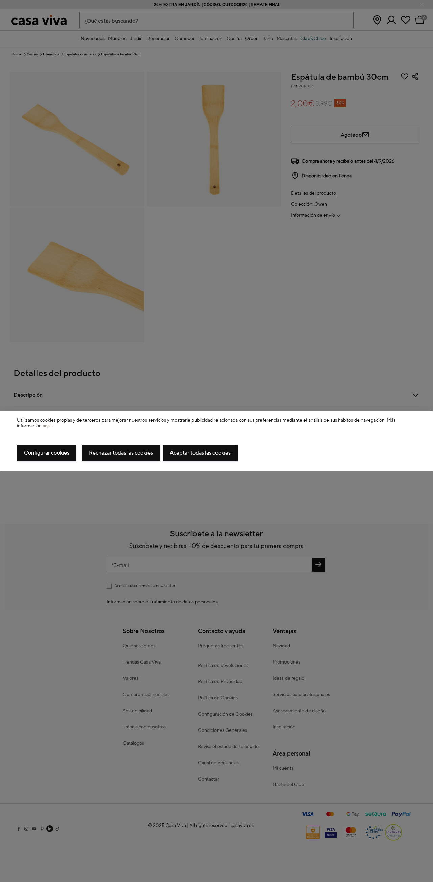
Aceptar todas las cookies (200, 452)
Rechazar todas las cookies (121, 452)
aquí (47, 426)
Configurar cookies (46, 452)
